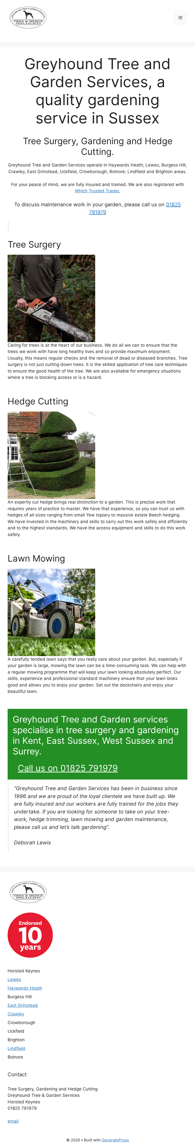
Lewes (14, 979)
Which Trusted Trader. (97, 190)
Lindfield (16, 1048)
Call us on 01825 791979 (68, 768)
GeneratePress (115, 1140)
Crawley (16, 1013)
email (13, 1121)
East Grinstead (23, 1005)
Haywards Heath (25, 988)
